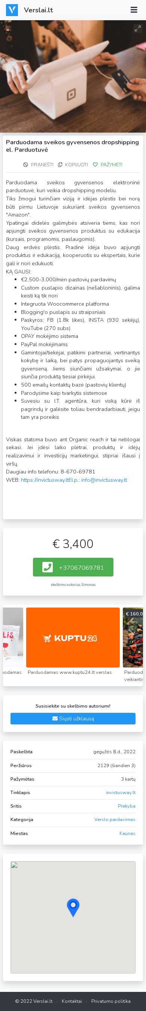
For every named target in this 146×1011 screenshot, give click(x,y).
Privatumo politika (111, 1001)
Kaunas (127, 833)
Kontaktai (72, 1001)
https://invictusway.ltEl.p (49, 480)
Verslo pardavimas (115, 819)
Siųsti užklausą (76, 718)
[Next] (130, 634)
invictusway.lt (121, 792)
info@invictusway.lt (104, 480)
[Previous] (16, 634)
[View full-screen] (137, 28)
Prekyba (127, 806)
